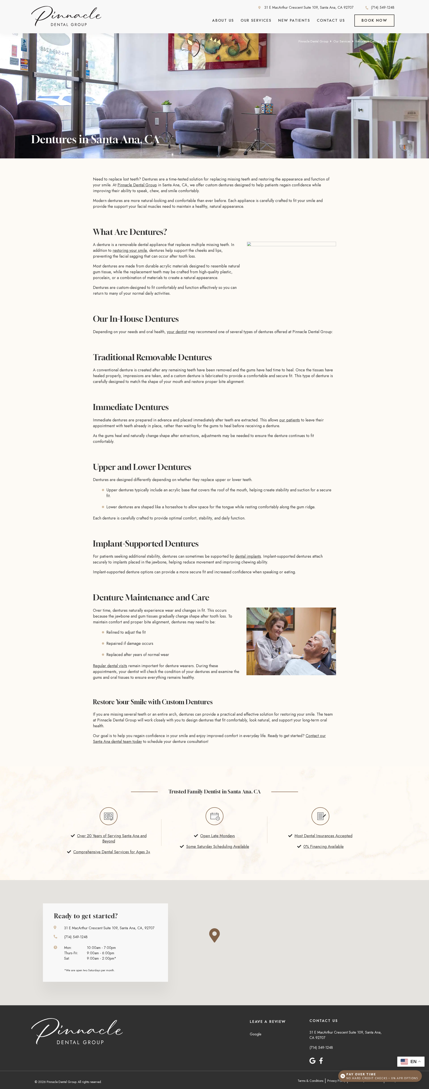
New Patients (294, 20)
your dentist (177, 332)
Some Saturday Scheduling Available (217, 846)
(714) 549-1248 (382, 7)
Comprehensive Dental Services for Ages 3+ (111, 852)
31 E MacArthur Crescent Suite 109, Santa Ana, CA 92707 (308, 7)
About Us (223, 20)
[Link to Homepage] (77, 1032)
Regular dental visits (110, 666)
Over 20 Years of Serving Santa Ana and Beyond (112, 838)
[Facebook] (321, 1060)
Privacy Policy (336, 1080)
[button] (218, 935)
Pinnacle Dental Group (313, 41)
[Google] (312, 1060)
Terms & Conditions (310, 1080)
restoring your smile (130, 250)
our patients (289, 420)
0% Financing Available (323, 846)
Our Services (256, 20)
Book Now (374, 20)
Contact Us (331, 20)
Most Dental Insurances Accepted (323, 836)
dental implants (248, 556)
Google (255, 1034)
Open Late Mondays (217, 836)
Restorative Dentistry (368, 41)
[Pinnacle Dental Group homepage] (66, 25)
